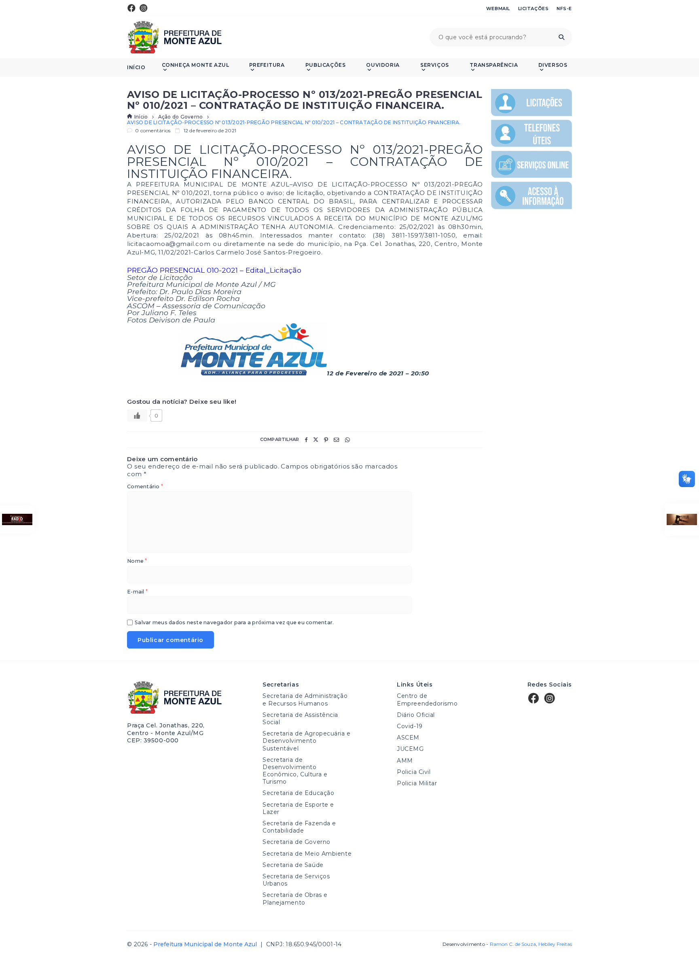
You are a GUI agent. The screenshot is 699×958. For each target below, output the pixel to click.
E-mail (137, 592)
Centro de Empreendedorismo (427, 699)
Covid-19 (409, 726)
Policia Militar (417, 783)
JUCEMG (410, 748)
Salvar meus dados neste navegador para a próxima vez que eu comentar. (234, 622)
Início (136, 67)
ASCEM (408, 737)
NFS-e (564, 8)
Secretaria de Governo (296, 842)
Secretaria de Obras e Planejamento (295, 898)
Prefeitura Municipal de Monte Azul (174, 37)
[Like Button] (137, 415)
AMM (405, 760)
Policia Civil (413, 772)
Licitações (533, 8)
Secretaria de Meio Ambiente (307, 853)
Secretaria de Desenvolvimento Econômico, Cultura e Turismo (295, 771)
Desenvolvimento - (489, 944)
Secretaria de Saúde (293, 865)
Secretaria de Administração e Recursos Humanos (305, 699)
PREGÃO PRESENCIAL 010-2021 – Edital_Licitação (214, 270)
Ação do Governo (180, 116)
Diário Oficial (416, 714)
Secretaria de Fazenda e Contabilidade (299, 827)
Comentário (145, 487)
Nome (137, 561)
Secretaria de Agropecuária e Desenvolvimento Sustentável (307, 741)
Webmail (498, 8)
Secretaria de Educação (298, 793)
